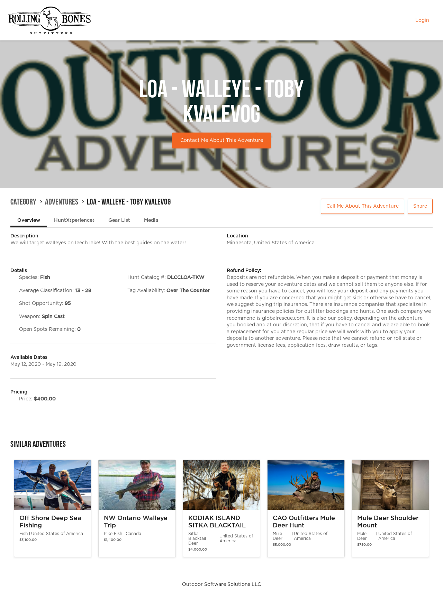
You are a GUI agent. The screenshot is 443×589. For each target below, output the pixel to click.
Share (420, 206)
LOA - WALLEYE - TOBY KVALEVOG (129, 202)
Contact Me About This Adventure (221, 140)
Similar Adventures (38, 444)
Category (23, 202)
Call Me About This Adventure (362, 206)
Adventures (61, 202)
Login (422, 20)
